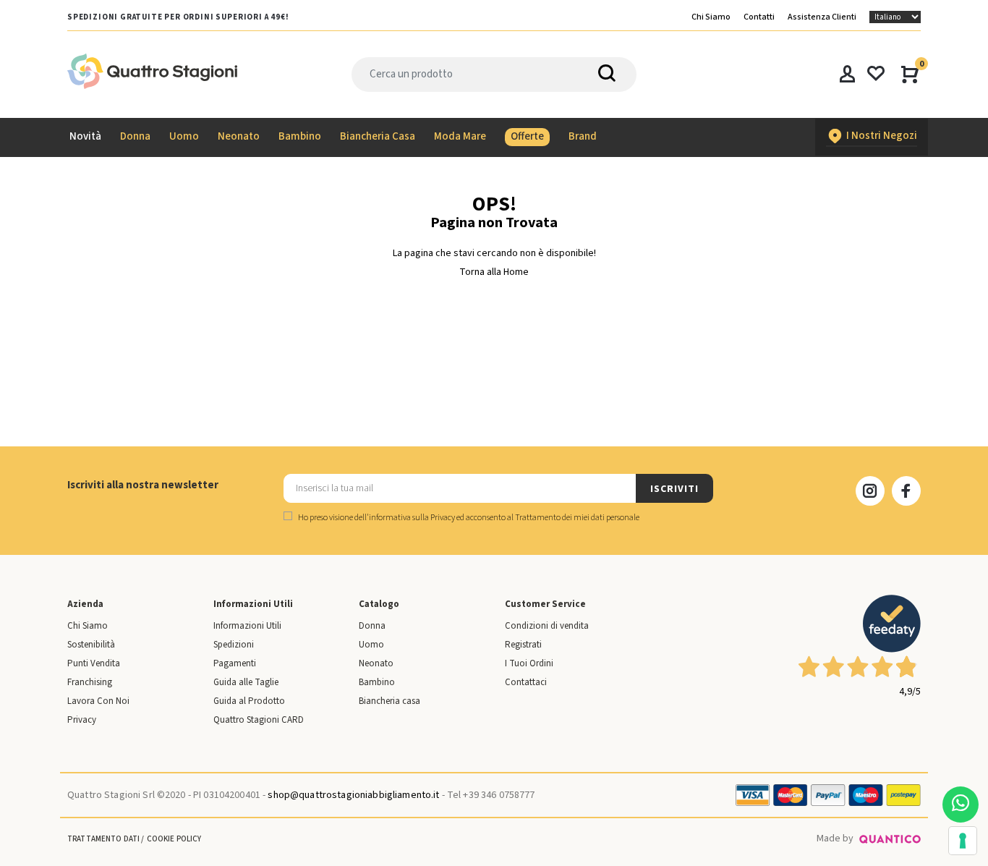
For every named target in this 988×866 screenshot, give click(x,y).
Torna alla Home (494, 272)
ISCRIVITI (674, 489)
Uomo (371, 644)
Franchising (89, 682)
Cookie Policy (174, 838)
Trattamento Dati (103, 838)
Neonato (376, 663)
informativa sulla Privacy (412, 517)
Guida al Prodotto (249, 701)
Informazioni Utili (247, 625)
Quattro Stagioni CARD (258, 719)
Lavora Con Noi (98, 701)
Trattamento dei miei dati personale (577, 517)
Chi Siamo (711, 17)
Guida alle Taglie (245, 682)
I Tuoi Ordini (529, 663)
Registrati (523, 644)
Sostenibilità (91, 644)
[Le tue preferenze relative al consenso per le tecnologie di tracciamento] (962, 840)
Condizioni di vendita (547, 625)
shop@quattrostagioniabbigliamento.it (353, 795)
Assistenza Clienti (822, 17)
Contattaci (526, 682)
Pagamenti (234, 663)
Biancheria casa (389, 701)
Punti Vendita (93, 663)
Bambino (377, 682)
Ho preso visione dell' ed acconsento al (468, 517)
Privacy (81, 719)
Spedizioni (233, 644)
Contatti (759, 17)
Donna (372, 625)
